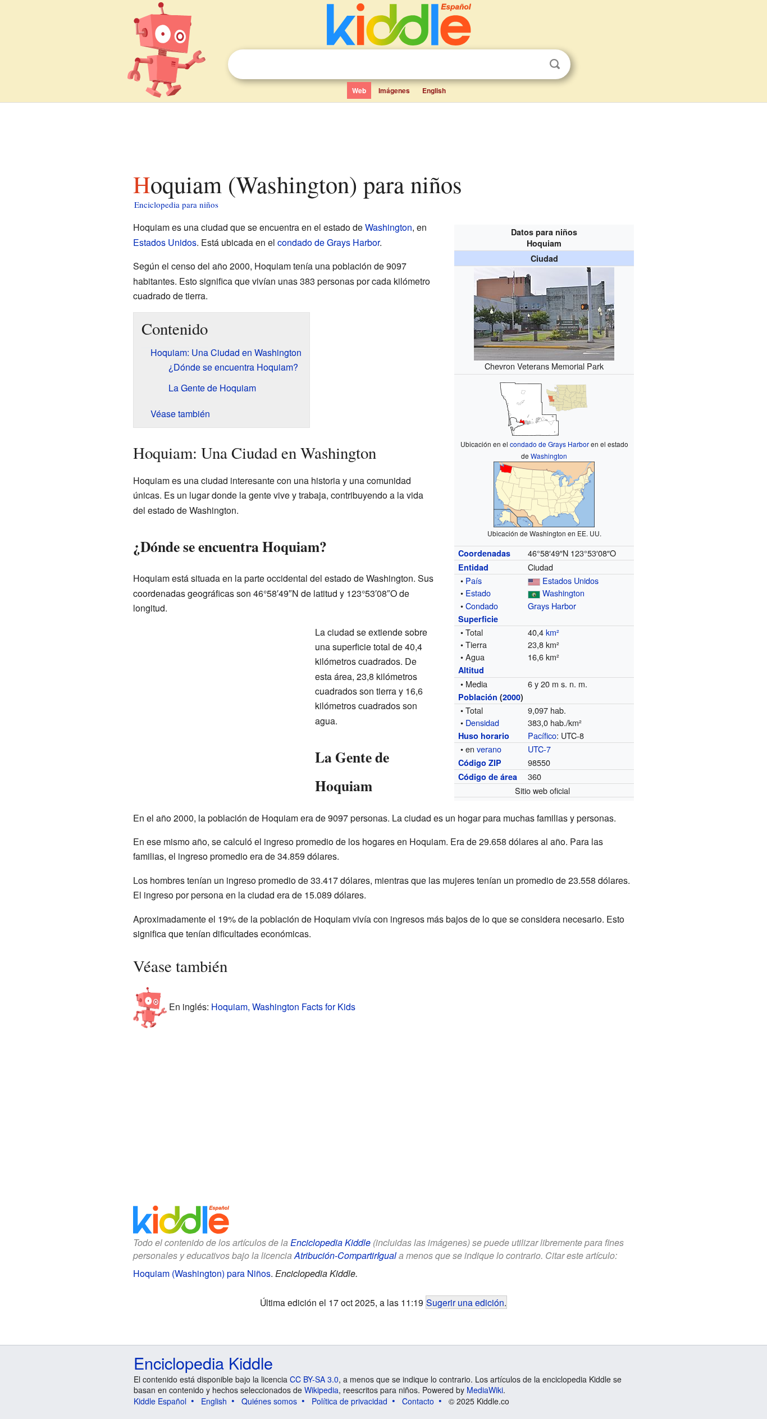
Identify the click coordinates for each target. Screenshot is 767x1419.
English (434, 90)
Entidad (473, 567)
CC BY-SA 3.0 (314, 1379)
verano (489, 749)
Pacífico (542, 735)
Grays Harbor (552, 606)
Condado (481, 606)
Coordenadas (484, 553)
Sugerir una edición (465, 1302)
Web (359, 90)
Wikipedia (321, 1389)
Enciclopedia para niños (176, 204)
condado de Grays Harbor (549, 444)
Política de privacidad (349, 1401)
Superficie (478, 618)
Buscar (554, 64)
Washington (549, 455)
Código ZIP (479, 762)
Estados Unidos (570, 580)
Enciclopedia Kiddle (330, 1242)
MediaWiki (485, 1389)
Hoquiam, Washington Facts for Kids (283, 1006)
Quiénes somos (269, 1401)
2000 (512, 696)
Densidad (482, 722)
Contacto (418, 1401)
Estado (478, 593)
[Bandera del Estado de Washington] (534, 593)
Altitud (471, 670)
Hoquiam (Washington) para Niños (202, 1273)
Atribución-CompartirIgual (345, 1255)
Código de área (487, 776)
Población (477, 696)
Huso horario (483, 735)
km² (552, 632)
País (473, 580)
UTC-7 (539, 749)
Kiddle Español (160, 1401)
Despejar (531, 64)
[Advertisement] (383, 134)
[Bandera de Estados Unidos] (534, 580)
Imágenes (394, 90)
